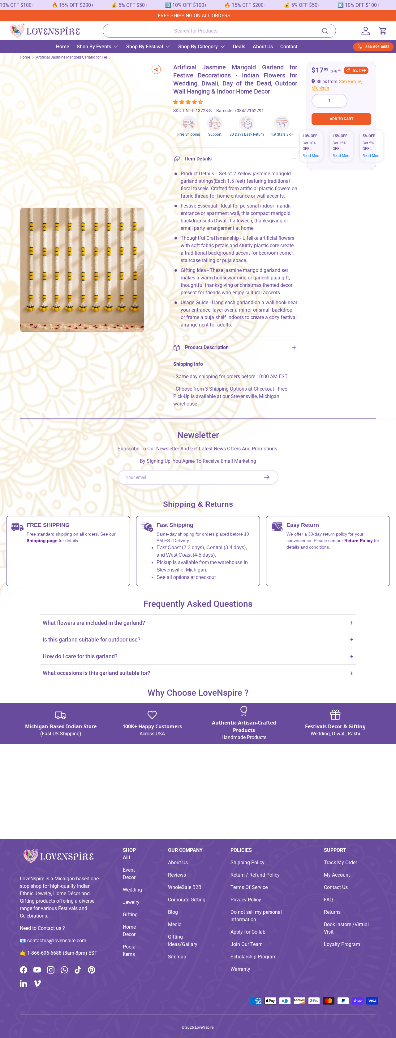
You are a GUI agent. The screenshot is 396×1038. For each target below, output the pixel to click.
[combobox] (219, 31)
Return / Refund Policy (255, 875)
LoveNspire (204, 1027)
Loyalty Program (342, 944)
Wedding (132, 890)
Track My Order (340, 862)
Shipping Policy (247, 862)
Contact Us (336, 887)
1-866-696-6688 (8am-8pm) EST (62, 953)
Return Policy (359, 540)
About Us (263, 47)
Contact (288, 47)
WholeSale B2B (184, 887)
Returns (332, 912)
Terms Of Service (249, 887)
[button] (188, 102)
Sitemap (177, 957)
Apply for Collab (247, 932)
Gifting (130, 915)
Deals (239, 47)
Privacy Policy (245, 900)
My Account (337, 875)
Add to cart (341, 119)
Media (175, 924)
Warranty (240, 969)
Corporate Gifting (186, 900)
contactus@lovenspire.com (56, 941)
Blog (173, 912)
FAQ (328, 900)
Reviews (177, 875)
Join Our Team (246, 944)
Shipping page (42, 540)
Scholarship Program (253, 957)
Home (62, 47)
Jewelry (131, 902)
